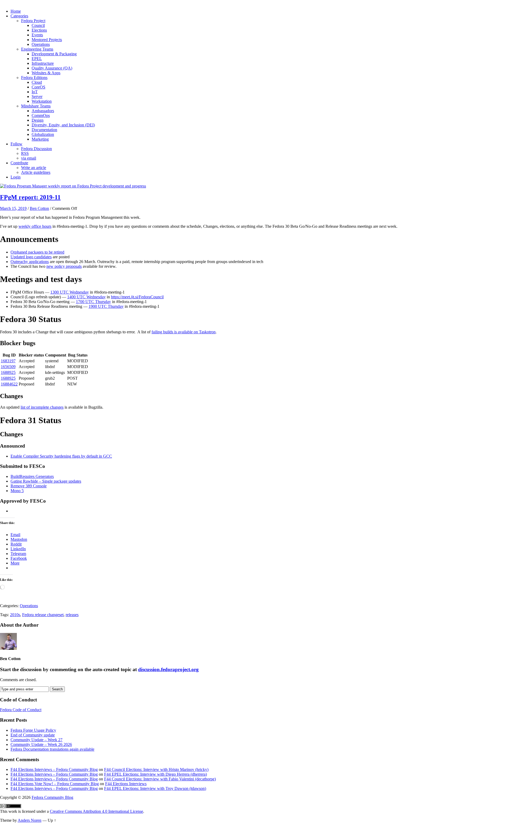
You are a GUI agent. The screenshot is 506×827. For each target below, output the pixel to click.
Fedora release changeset (43, 614)
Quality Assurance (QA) (52, 68)
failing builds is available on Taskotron (184, 332)
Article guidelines (35, 172)
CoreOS (38, 87)
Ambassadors (43, 110)
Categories (19, 16)
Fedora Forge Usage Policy (33, 730)
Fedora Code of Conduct (20, 709)
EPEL (37, 58)
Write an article (33, 167)
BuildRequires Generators (32, 476)
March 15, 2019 (13, 208)
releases (72, 614)
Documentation (44, 129)
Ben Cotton (39, 208)
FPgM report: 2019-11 (30, 197)
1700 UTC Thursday (93, 301)
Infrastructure (43, 63)
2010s (15, 614)
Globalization (43, 134)
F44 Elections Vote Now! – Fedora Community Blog (55, 783)
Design (37, 120)
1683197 (8, 361)
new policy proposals (64, 266)
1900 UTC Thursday (106, 306)
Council (38, 25)
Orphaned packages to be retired (37, 252)
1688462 (8, 384)
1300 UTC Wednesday (69, 292)
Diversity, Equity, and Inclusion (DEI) (63, 125)
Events (37, 35)
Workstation (42, 101)
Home (16, 11)
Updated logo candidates (31, 257)
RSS (25, 153)
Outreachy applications (30, 261)
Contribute (19, 163)
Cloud (37, 82)
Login (16, 177)
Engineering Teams (37, 49)
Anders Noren (29, 820)
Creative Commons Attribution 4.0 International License (96, 811)
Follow (16, 144)
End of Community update (33, 735)
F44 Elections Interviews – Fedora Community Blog (54, 769)
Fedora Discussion (36, 148)
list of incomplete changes (42, 407)
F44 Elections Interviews (126, 783)
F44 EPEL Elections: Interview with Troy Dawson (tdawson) (155, 788)
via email (28, 158)
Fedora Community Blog (52, 797)
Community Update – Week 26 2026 (41, 744)
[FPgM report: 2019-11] (73, 186)
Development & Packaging (54, 54)
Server (37, 96)
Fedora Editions (34, 77)
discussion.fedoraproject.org (168, 669)
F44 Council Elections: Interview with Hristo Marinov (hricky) (156, 769)
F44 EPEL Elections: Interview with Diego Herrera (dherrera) (155, 774)
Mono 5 (17, 490)
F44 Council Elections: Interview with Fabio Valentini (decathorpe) (160, 779)
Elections (39, 30)
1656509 (8, 366)
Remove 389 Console (29, 486)
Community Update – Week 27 (36, 739)
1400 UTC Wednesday (86, 297)
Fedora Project (33, 20)
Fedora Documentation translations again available (52, 749)
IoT (35, 92)
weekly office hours (34, 226)
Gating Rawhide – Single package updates (46, 481)
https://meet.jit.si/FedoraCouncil (137, 297)
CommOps (41, 115)
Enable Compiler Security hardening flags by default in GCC (61, 456)
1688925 (8, 372)
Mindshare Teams (36, 106)
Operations (41, 44)
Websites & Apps (46, 73)
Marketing (40, 139)
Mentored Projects (47, 39)
